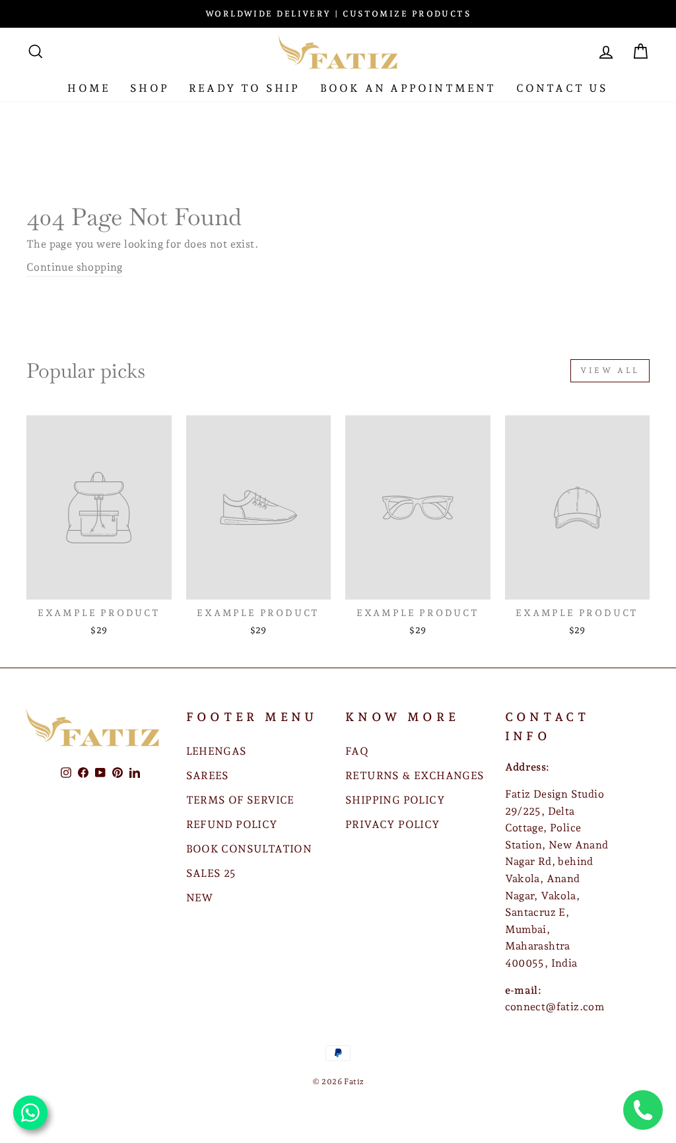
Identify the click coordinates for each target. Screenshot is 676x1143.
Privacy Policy (392, 824)
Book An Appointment (408, 88)
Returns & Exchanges (415, 775)
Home (88, 88)
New (200, 897)
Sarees (207, 775)
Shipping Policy (395, 800)
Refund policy (232, 824)
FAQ (356, 751)
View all (610, 370)
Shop (149, 88)
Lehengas (216, 751)
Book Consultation (249, 849)
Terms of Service (240, 800)
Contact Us (562, 88)
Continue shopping (74, 267)
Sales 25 (211, 873)
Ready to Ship (244, 88)
